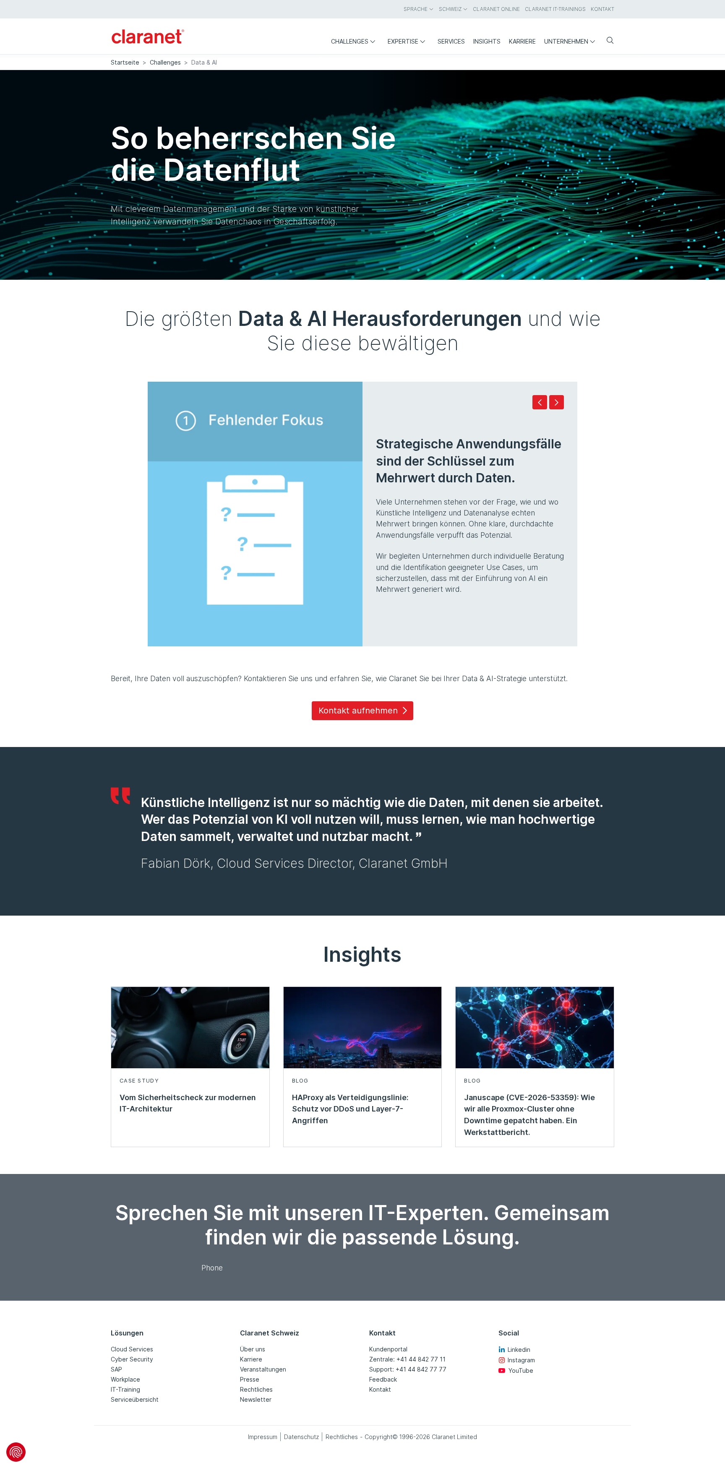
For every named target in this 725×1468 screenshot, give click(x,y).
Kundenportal (388, 1349)
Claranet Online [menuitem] (496, 9)
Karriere (251, 1359)
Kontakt (380, 1389)
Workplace (125, 1379)
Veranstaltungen (263, 1369)
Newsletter (255, 1399)
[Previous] (539, 402)
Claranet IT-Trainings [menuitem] (555, 9)
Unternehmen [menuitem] (566, 41)
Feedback (383, 1379)
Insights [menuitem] (487, 41)
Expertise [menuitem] (403, 41)
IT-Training (125, 1389)
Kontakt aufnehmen (358, 710)
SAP (116, 1369)
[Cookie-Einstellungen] (16, 1452)
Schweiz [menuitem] (450, 9)
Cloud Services (132, 1349)
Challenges (165, 62)
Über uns (252, 1349)
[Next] (556, 402)
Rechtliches (256, 1389)
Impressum (262, 1436)
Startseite (125, 62)
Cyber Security (132, 1359)
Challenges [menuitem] (349, 41)
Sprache (416, 9)
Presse (249, 1379)
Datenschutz (301, 1436)
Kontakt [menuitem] (602, 9)
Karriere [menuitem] (522, 41)
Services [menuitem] (451, 41)
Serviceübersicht (135, 1399)
